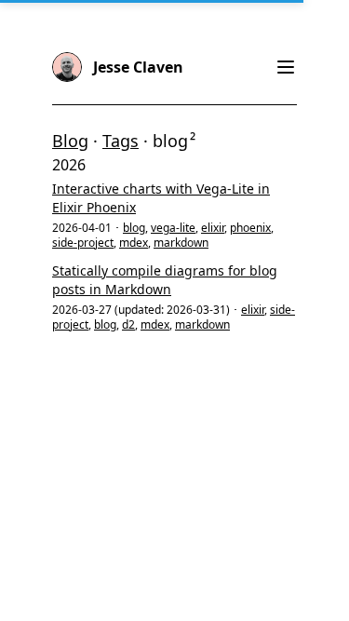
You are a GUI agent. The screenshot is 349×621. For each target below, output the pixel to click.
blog (134, 228)
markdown (181, 242)
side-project (83, 242)
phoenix (250, 228)
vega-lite (173, 228)
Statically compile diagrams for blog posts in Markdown (164, 280)
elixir (212, 228)
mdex (133, 242)
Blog (70, 140)
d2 (128, 324)
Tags (120, 140)
